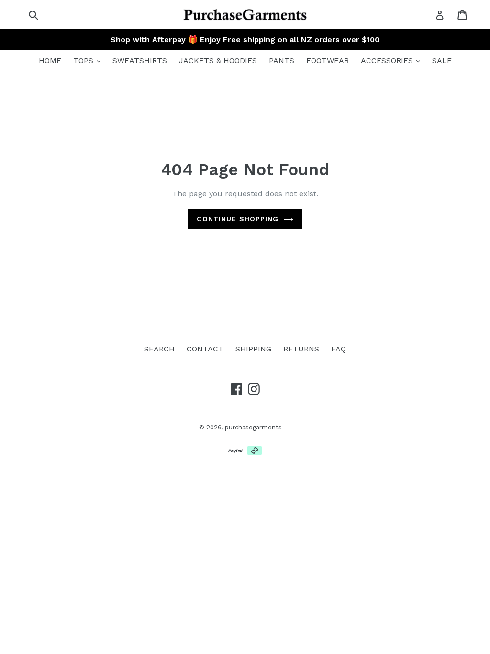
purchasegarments (253, 427)
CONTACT (205, 348)
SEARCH (159, 348)
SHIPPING (253, 348)
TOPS (84, 60)
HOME (50, 60)
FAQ (338, 348)
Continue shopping (237, 219)
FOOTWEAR (327, 60)
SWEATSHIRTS (139, 60)
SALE (442, 60)
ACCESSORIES (388, 60)
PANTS (281, 60)
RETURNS (301, 348)
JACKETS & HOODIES (218, 60)
